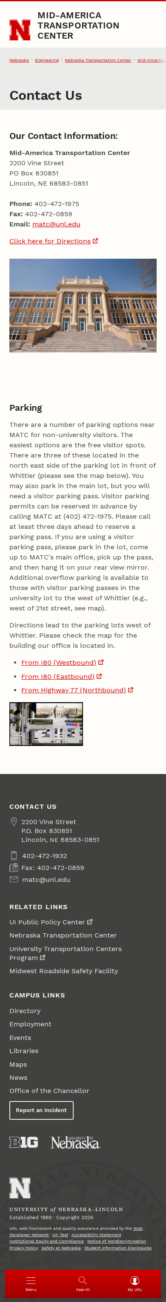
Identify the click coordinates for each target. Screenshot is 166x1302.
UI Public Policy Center (47, 922)
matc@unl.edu (56, 224)
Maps (18, 1064)
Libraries (23, 1051)
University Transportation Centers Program (65, 953)
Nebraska (19, 60)
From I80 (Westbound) (58, 662)
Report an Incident (41, 1110)
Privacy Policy (23, 1248)
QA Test (60, 1234)
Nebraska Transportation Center (98, 60)
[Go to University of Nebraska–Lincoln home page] (20, 30)
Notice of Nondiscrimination (116, 1241)
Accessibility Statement (96, 1234)
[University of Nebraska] (75, 1142)
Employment (30, 1024)
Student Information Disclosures (118, 1248)
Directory (24, 1011)
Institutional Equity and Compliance (46, 1241)
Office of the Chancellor (49, 1091)
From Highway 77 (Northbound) (73, 690)
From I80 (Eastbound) (57, 676)
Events (20, 1038)
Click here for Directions (50, 241)
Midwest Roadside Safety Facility (63, 971)
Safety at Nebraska (61, 1248)
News (18, 1077)
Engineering (47, 60)
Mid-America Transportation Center (78, 25)
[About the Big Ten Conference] (23, 1142)
